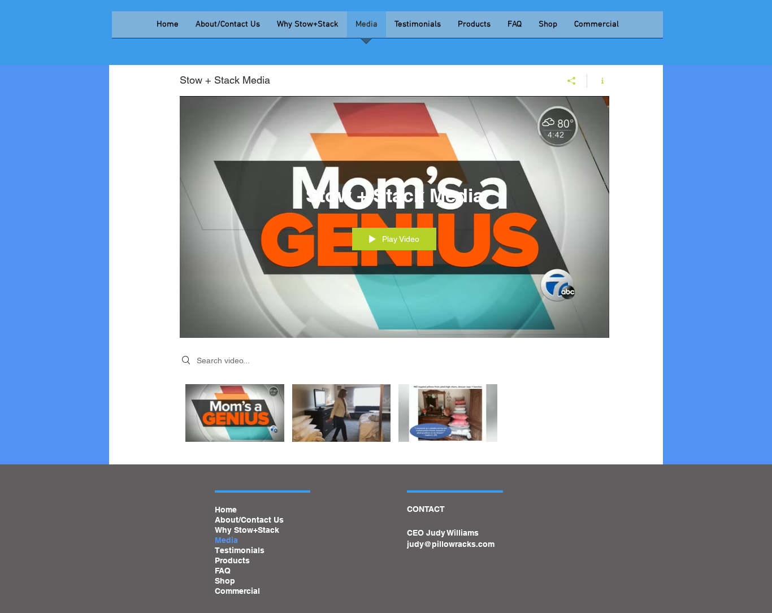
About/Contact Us (249, 519)
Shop (225, 580)
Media (226, 540)
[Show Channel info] (598, 81)
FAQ (223, 570)
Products (232, 560)
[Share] (571, 81)
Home (226, 509)
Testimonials (239, 550)
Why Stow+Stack (247, 529)
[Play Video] (235, 413)
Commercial (237, 590)
